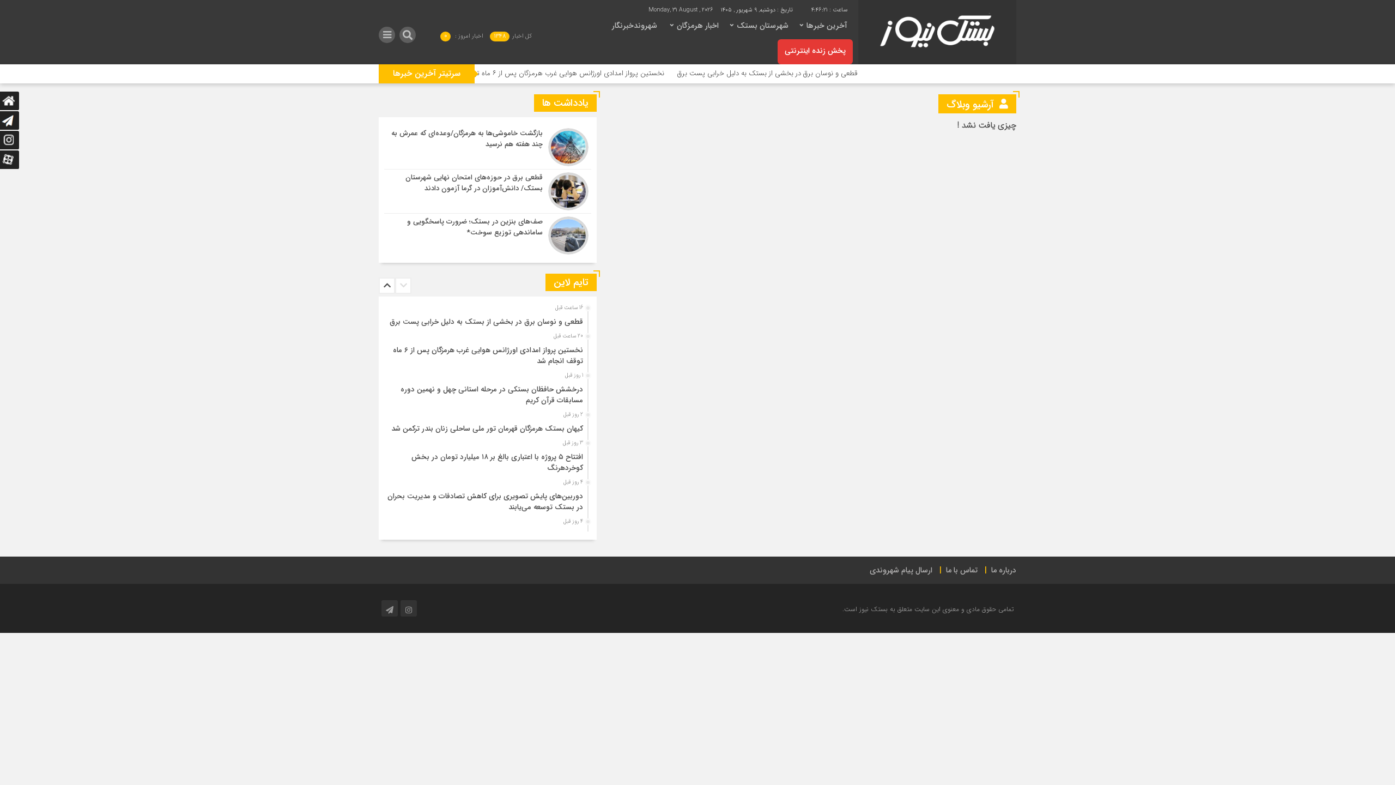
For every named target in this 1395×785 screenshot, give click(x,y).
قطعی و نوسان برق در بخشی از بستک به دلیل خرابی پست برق (794, 73)
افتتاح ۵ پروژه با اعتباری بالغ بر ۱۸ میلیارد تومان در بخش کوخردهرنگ (497, 462)
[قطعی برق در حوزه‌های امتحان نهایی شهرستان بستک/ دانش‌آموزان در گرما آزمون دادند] (487, 191)
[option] (486, 319)
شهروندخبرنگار (634, 26)
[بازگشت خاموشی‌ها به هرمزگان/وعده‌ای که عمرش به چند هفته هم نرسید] (487, 147)
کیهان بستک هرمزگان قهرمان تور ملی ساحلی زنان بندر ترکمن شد (487, 428)
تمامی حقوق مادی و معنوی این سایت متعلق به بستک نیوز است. (928, 609)
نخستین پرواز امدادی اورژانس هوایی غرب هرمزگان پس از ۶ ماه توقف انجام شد (578, 73)
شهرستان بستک (763, 26)
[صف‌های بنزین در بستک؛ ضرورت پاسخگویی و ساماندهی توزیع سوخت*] (487, 234)
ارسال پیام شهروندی (901, 570)
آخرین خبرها (826, 26)
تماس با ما (962, 570)
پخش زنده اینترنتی (815, 51)
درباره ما (1003, 570)
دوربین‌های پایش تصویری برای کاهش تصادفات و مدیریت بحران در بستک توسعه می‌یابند (485, 502)
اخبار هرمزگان (698, 26)
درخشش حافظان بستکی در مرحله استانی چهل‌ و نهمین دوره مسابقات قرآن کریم (492, 395)
